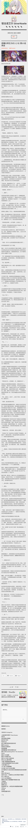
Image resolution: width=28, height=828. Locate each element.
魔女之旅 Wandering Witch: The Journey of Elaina (12, 752)
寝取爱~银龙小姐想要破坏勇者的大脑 (10, 779)
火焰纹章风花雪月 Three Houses (9, 735)
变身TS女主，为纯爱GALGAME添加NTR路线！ (12, 775)
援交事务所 (4, 783)
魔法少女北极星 (5, 755)
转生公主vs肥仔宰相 (6, 760)
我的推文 (3, 729)
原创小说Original (5, 773)
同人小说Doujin (5, 776)
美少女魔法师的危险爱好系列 (8, 743)
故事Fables (4, 784)
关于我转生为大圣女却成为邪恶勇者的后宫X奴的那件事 (14, 770)
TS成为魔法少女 (5, 765)
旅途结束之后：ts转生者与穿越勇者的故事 (11, 786)
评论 (23, 719)
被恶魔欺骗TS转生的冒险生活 (8, 750)
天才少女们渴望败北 (6, 778)
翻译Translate (12, 48)
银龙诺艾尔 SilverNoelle (14, 23)
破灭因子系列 (4, 740)
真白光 (3, 736)
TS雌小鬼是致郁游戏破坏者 (8, 761)
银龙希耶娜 (4, 748)
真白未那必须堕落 (5, 738)
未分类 (3, 789)
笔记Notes (4, 741)
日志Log (3, 788)
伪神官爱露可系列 (5, 791)
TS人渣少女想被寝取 (6, 766)
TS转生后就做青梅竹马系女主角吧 (9, 763)
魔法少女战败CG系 (6, 756)
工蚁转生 (3, 781)
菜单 (14, 36)
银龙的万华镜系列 (5, 746)
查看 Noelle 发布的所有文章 (8, 697)
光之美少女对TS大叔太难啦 (8, 768)
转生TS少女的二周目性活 (7, 758)
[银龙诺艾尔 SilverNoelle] (14, 7)
